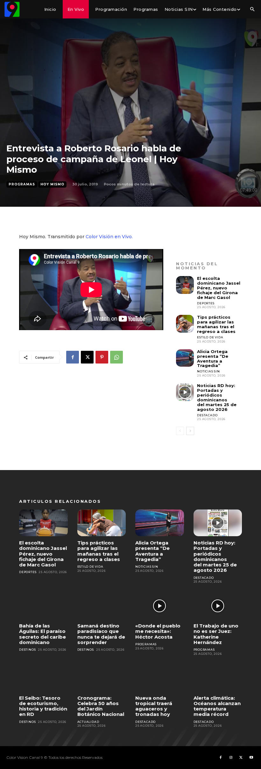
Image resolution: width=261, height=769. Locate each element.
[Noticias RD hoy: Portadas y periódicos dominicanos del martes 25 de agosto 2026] (185, 392)
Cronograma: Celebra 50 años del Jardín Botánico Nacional (100, 706)
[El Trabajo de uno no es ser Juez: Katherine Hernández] (218, 605)
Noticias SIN (208, 371)
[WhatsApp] (116, 357)
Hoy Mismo (52, 184)
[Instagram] (230, 757)
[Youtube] (251, 757)
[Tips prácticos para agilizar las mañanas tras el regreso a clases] (185, 324)
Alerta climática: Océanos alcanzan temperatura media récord (217, 706)
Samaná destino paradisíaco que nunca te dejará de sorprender (101, 634)
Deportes (205, 303)
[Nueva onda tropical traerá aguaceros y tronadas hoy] (159, 678)
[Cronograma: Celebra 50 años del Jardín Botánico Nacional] (101, 678)
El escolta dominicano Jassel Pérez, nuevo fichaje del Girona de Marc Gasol (218, 288)
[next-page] (190, 431)
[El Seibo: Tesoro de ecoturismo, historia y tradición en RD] (43, 678)
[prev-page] (180, 431)
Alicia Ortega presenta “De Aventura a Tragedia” (212, 358)
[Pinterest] (101, 357)
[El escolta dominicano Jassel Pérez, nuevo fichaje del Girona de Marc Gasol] (185, 285)
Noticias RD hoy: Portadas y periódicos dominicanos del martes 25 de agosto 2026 (216, 397)
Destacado (207, 415)
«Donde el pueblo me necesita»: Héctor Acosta (157, 631)
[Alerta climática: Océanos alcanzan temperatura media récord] (218, 678)
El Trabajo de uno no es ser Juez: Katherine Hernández (216, 634)
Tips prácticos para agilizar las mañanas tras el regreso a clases (216, 324)
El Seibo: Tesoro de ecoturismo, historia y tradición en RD (43, 706)
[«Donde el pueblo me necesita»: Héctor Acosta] (159, 605)
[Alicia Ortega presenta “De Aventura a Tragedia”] (185, 358)
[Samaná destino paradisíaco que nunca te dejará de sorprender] (101, 605)
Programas (22, 184)
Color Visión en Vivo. (109, 236)
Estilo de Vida (210, 337)
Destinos (27, 649)
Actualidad (88, 722)
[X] (87, 357)
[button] (252, 9)
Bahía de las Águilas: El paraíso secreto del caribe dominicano (42, 634)
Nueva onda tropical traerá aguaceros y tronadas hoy (153, 706)
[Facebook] (72, 357)
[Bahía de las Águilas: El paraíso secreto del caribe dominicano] (43, 605)
